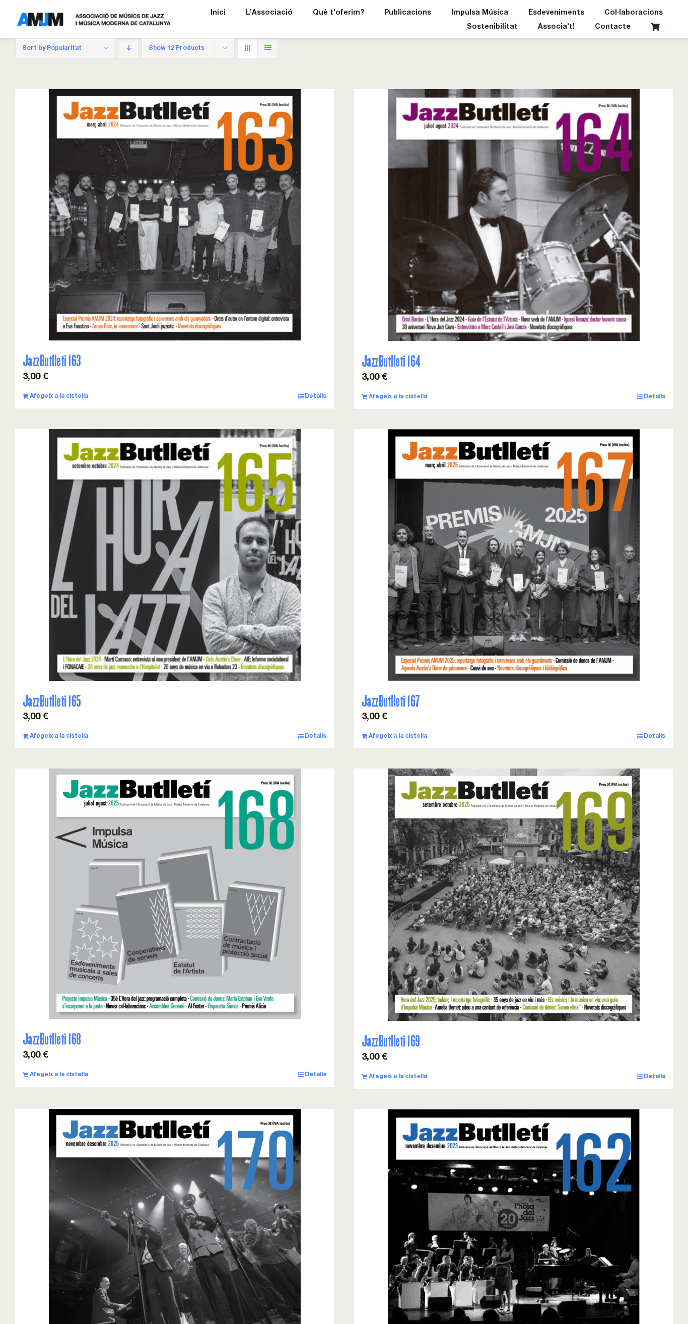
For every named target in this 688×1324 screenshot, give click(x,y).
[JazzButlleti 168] (174, 894)
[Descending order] (129, 48)
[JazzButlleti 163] (174, 214)
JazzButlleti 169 (391, 1041)
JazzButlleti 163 (52, 360)
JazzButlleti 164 (391, 361)
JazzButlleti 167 (391, 701)
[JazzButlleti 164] (513, 215)
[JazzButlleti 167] (513, 555)
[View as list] (268, 48)
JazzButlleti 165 (52, 701)
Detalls (315, 396)
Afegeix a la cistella (59, 396)
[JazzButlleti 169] (513, 895)
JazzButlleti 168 (52, 1039)
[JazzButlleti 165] (174, 555)
